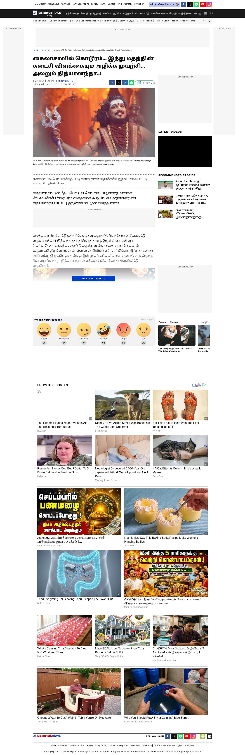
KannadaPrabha (80, 4)
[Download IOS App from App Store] (209, 736)
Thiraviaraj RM (65, 80)
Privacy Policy (93, 745)
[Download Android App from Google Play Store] (203, 736)
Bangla (111, 4)
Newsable (53, 4)
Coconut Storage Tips (61, 21)
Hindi (119, 4)
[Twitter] (190, 4)
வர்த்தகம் (128, 13)
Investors (189, 745)
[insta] (209, 4)
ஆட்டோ (117, 13)
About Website (59, 745)
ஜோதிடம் (174, 13)
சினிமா (107, 13)
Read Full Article (93, 278)
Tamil (103, 4)
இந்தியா (186, 13)
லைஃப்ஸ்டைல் (159, 13)
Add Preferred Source (162, 4)
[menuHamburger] (206, 13)
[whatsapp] (196, 4)
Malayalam (40, 4)
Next (209, 21)
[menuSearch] (211, 13)
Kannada (65, 4)
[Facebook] (183, 4)
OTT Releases (144, 21)
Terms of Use (76, 745)
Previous (204, 21)
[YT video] (203, 4)
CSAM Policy (108, 745)
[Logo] (48, 13)
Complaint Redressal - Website (134, 745)
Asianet (47, 736)
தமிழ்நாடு (95, 13)
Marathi (128, 4)
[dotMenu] (195, 13)
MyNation (139, 4)
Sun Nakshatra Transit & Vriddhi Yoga (95, 21)
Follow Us (148, 83)
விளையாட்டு (142, 13)
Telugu (94, 4)
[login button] (201, 13)
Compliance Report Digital (168, 745)
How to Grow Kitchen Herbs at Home (175, 21)
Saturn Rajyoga (126, 21)
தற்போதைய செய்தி (77, 13)
